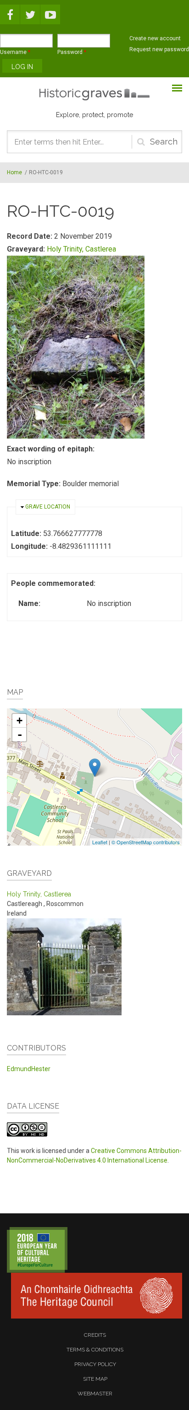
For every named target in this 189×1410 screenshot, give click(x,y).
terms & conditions (95, 1349)
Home (14, 172)
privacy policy (95, 1364)
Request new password (159, 49)
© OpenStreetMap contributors (145, 842)
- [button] (20, 734)
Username (15, 52)
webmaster (95, 1393)
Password (71, 52)
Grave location (47, 507)
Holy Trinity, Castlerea (81, 249)
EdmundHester (28, 1068)
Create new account (155, 38)
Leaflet (99, 842)
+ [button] (19, 720)
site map (95, 1379)
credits (95, 1335)
